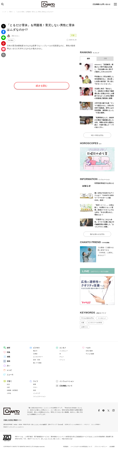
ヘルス (88, 348)
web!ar (15, 424)
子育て (11, 11)
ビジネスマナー (38, 357)
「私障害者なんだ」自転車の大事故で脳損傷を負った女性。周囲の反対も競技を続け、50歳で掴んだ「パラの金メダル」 (104, 122)
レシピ (9, 370)
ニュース (10, 375)
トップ (4, 11)
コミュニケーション (39, 396)
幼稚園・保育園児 (12, 390)
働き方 (35, 351)
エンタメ (62, 348)
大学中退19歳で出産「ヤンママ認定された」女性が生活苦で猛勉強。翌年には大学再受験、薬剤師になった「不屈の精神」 (104, 108)
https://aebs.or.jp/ (67, 439)
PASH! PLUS (26, 424)
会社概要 (112, 446)
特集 (8, 352)
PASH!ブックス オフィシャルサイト (13, 427)
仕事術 (35, 354)
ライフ (35, 381)
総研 (8, 348)
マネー (35, 387)
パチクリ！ (87, 424)
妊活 (8, 384)
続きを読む (41, 85)
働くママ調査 (37, 363)
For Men (10, 40)
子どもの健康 (90, 354)
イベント (62, 360)
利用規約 (65, 446)
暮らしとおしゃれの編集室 (39, 424)
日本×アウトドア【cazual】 (56, 424)
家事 (34, 384)
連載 (8, 357)
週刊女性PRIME (7, 424)
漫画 (8, 361)
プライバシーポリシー (100, 446)
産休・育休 (36, 360)
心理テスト (84, 327)
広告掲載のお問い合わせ (101, 4)
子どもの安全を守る (87, 318)
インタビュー (102, 318)
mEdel (20, 424)
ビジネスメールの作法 (95, 322)
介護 (82, 322)
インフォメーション (66, 381)
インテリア (36, 393)
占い (8, 366)
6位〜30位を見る (97, 135)
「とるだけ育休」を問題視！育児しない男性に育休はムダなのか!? (34, 11)
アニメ (61, 357)
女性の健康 (89, 351)
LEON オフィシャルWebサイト (74, 424)
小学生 (9, 393)
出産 (8, 387)
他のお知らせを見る (97, 234)
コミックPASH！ (96, 424)
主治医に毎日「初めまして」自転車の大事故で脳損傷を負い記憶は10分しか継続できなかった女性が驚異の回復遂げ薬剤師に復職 (104, 93)
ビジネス (36, 348)
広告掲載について (65, 386)
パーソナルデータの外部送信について (81, 446)
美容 (34, 390)
